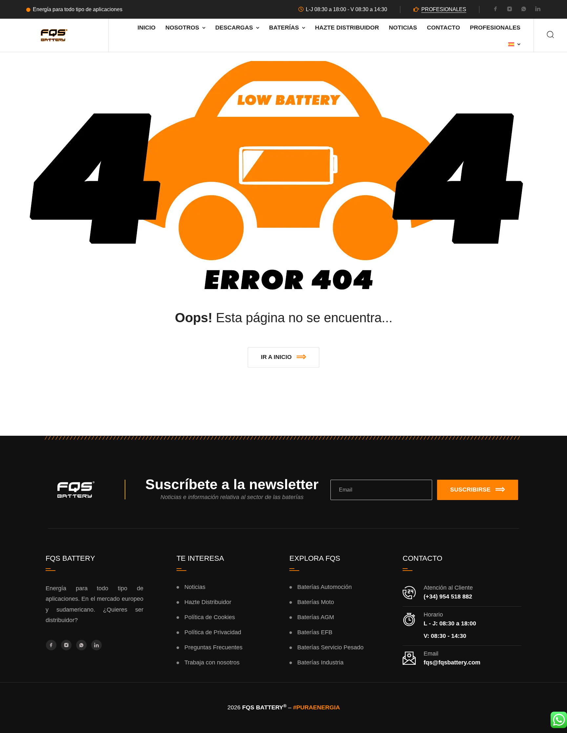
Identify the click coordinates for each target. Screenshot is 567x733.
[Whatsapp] (524, 10)
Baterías (284, 27)
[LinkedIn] (538, 10)
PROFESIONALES (443, 9)
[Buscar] (550, 35)
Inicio (146, 27)
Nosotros (182, 27)
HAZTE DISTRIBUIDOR (347, 27)
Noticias (403, 27)
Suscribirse (470, 489)
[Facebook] (495, 10)
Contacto (443, 27)
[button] (283, 357)
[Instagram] (510, 10)
